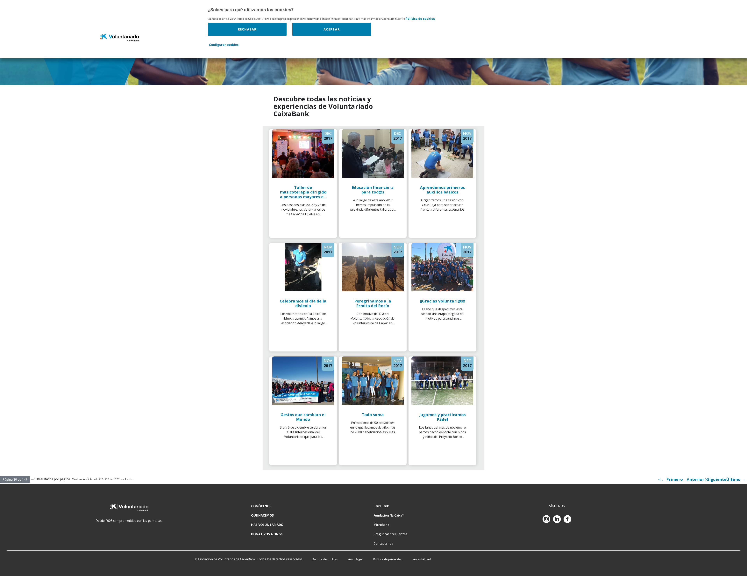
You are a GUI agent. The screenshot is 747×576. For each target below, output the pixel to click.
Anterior (696, 479)
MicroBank (381, 525)
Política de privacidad (387, 559)
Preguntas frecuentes (390, 534)
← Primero (672, 479)
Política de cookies (325, 559)
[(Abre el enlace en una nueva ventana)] (547, 519)
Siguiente (716, 479)
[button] (15, 479)
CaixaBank (381, 506)
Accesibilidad (422, 559)
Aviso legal (355, 559)
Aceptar (332, 29)
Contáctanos (383, 543)
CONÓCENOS (261, 506)
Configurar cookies (223, 45)
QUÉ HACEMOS (262, 515)
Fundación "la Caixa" (389, 515)
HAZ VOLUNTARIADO (267, 525)
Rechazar (247, 29)
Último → (735, 479)
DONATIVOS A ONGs (266, 534)
